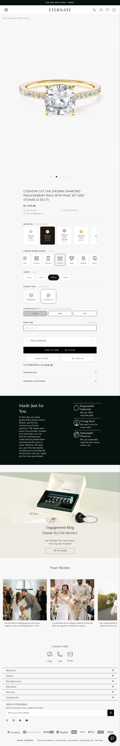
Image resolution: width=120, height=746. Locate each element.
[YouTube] (27, 720)
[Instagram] (13, 720)
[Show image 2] (60, 176)
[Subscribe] (110, 713)
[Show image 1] (56, 176)
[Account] (101, 10)
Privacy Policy (61, 740)
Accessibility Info (87, 740)
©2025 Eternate (25, 740)
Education (11, 686)
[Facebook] (7, 720)
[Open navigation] (6, 10)
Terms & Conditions (45, 740)
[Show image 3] (63, 176)
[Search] (94, 9)
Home (4, 18)
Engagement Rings (15, 18)
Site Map (99, 740)
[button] (112, 738)
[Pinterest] (20, 720)
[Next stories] (117, 603)
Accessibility (73, 740)
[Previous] (50, 176)
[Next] (69, 176)
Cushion (26, 18)
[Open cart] (114, 10)
